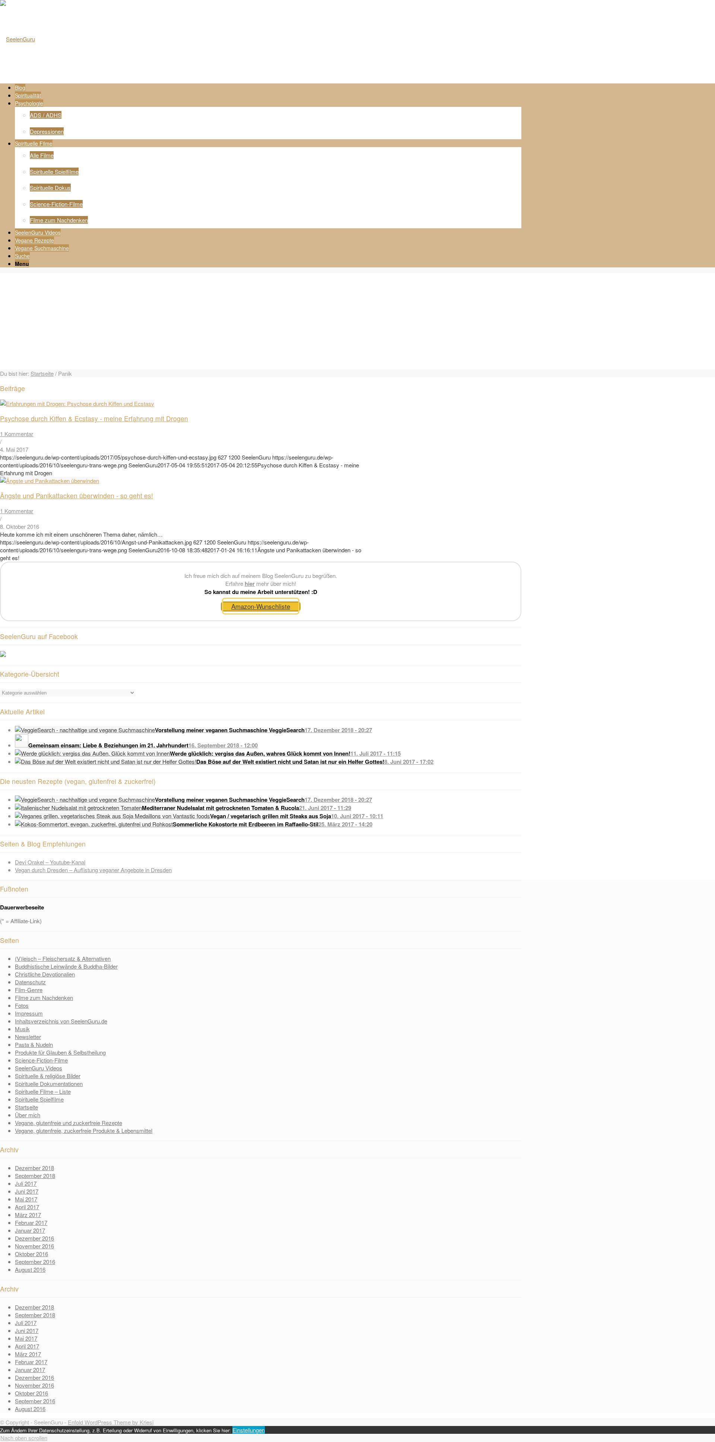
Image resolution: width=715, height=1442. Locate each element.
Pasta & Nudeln (34, 1044)
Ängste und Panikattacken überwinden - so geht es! (76, 495)
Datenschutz (30, 982)
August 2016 (30, 1269)
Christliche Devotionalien (45, 974)
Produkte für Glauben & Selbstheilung (60, 1052)
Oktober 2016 (31, 1254)
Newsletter (28, 1037)
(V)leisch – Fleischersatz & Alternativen (63, 958)
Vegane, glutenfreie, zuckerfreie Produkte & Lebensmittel (83, 1130)
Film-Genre (28, 990)
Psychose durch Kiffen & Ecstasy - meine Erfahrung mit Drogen (94, 418)
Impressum (29, 1013)
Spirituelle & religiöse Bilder (47, 1076)
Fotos (22, 1005)
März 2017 (28, 1215)
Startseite (42, 373)
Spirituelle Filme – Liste (43, 1091)
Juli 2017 (25, 1183)
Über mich (27, 1115)
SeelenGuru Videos (38, 1068)
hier (250, 583)
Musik (22, 1029)
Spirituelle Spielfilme (39, 1099)
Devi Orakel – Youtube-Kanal (50, 862)
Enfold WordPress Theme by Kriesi (110, 1422)
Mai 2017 (26, 1199)
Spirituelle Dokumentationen (49, 1083)
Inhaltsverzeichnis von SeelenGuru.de (61, 1021)
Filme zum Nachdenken (44, 997)
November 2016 (34, 1246)
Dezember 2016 (34, 1238)
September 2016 (35, 1261)
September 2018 (35, 1175)
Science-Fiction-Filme (41, 1060)
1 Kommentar (16, 434)
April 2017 (27, 1207)
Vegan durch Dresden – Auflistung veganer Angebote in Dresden (93, 870)
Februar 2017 (31, 1222)
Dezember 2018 (34, 1168)
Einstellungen (248, 1430)
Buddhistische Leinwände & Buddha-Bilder (66, 966)
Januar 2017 (30, 1230)
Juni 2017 (26, 1191)
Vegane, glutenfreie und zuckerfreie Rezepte (68, 1123)
